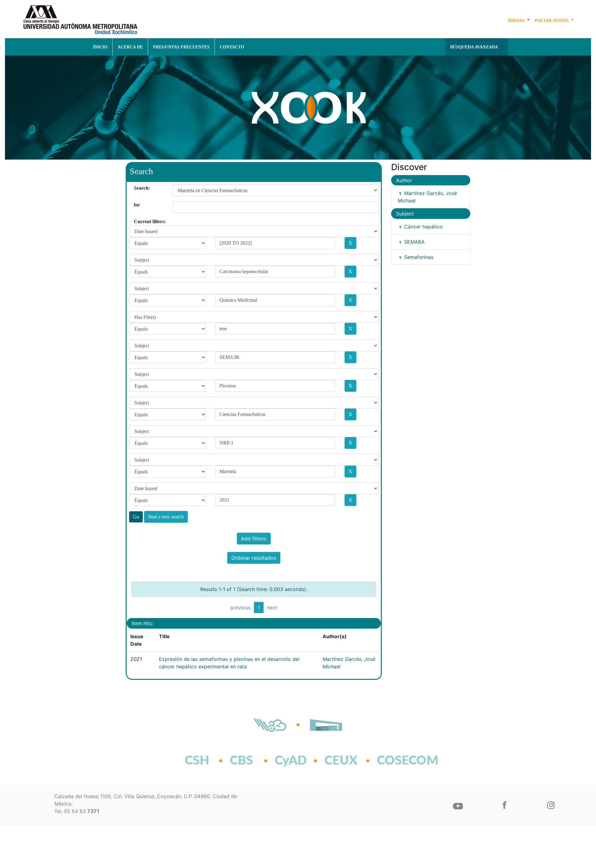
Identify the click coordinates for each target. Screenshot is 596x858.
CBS (241, 761)
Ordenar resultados (253, 558)
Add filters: (254, 538)
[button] (518, 20)
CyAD (291, 761)
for (136, 204)
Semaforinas (418, 257)
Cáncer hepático (423, 227)
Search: (136, 188)
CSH (197, 761)
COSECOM (394, 761)
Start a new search (166, 516)
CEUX (341, 761)
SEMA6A (414, 242)
